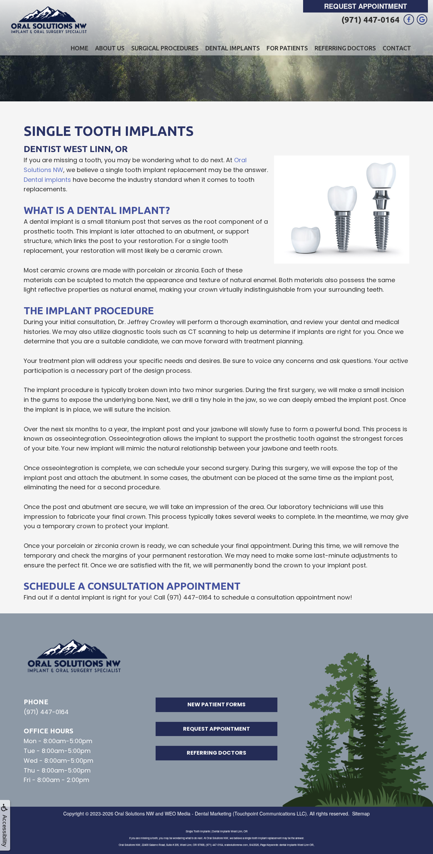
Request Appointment (365, 6)
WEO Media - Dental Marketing (198, 813)
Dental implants (47, 179)
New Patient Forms (216, 704)
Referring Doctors (345, 48)
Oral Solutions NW (134, 813)
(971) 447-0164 (370, 19)
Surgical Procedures (165, 48)
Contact (397, 48)
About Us (109, 48)
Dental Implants (232, 48)
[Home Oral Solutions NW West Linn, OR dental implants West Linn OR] (49, 20)
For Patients (287, 48)
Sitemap (361, 813)
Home (79, 48)
